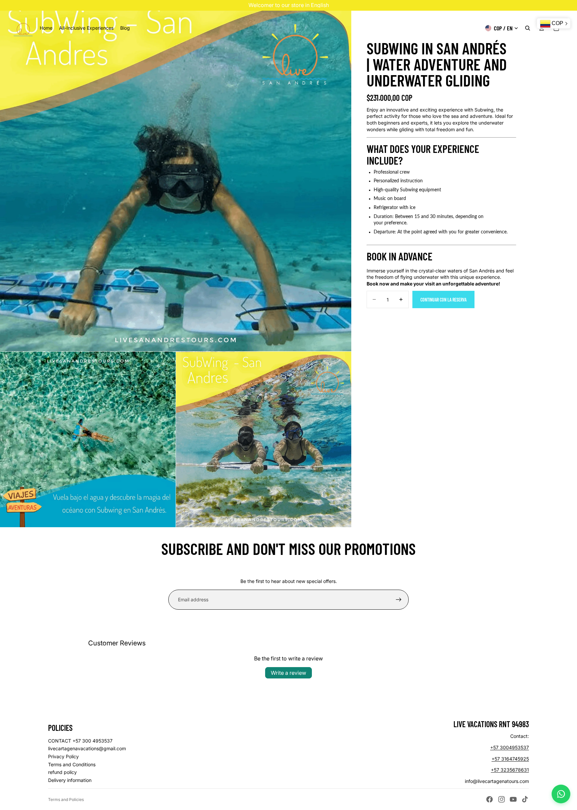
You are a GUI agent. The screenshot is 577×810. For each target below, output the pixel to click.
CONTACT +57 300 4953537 (80, 741)
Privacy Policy (63, 756)
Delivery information (69, 780)
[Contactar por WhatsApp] (561, 794)
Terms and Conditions (71, 764)
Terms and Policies (66, 799)
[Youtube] (513, 799)
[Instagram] (502, 799)
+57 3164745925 (510, 759)
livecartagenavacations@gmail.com (87, 748)
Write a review (288, 672)
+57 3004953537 (509, 747)
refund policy (62, 772)
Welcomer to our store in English (288, 5)
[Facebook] (490, 799)
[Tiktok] (525, 799)
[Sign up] (399, 600)
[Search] (527, 28)
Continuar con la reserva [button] (443, 299)
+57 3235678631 (510, 770)
